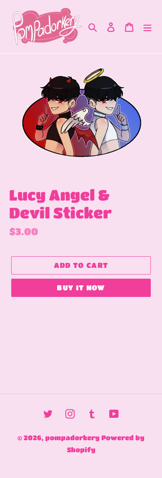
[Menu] (147, 27)
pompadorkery (72, 437)
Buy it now (81, 288)
